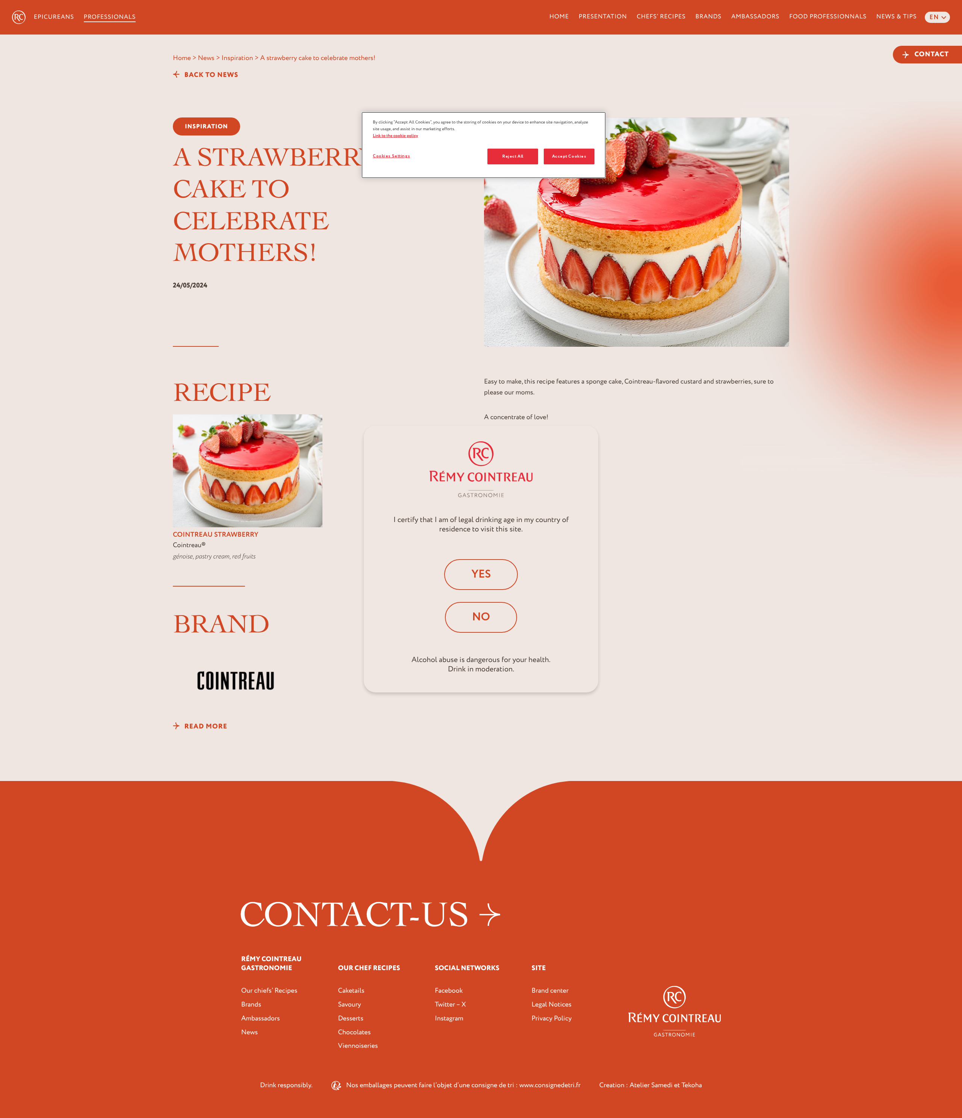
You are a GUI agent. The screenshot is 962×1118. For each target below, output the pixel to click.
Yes (481, 574)
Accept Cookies (569, 156)
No (481, 617)
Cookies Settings (391, 156)
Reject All (512, 156)
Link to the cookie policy (395, 135)
